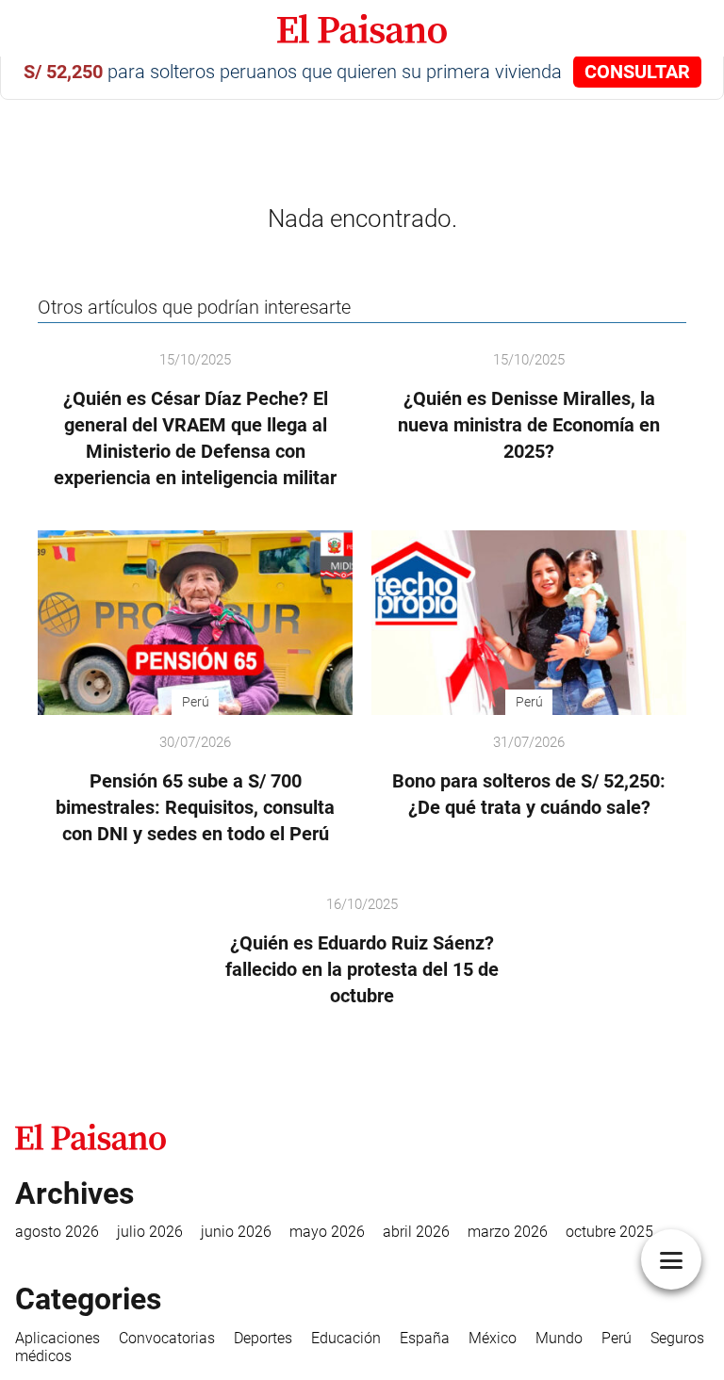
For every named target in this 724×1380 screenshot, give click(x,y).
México (493, 1338)
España (425, 1338)
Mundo (559, 1338)
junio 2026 (236, 1232)
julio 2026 (150, 1232)
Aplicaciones (57, 1338)
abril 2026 (416, 1232)
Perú (616, 1338)
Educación (346, 1338)
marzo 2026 (508, 1232)
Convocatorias (167, 1338)
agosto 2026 (57, 1232)
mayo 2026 (327, 1232)
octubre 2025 (609, 1232)
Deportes (263, 1338)
